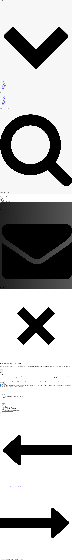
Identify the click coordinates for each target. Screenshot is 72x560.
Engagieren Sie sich (5, 88)
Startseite (1, 193)
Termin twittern (8, 201)
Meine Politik (4, 85)
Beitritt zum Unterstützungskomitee (10, 408)
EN (4, 0)
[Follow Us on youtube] (5, 288)
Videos (4, 83)
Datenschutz (4, 409)
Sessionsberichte (6, 81)
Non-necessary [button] (2, 383)
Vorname (3, 397)
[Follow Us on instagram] (2, 288)
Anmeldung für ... (4, 406)
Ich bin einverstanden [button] (9, 368)
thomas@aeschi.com (5, 284)
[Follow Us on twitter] (3, 288)
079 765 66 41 (4, 213)
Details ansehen (2, 368)
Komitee (3, 87)
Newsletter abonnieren (8, 407)
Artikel (4, 80)
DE (0, 0)
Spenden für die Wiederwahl (7, 89)
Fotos (4, 82)
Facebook (3, 394)
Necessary (2, 379)
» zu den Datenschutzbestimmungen (7, 411)
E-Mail (3, 404)
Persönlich (3, 86)
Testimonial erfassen (6, 90)
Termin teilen (3, 201)
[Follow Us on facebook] (0, 288)
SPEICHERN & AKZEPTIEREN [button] (4, 387)
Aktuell (3, 94)
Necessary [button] (1, 378)
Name (3, 399)
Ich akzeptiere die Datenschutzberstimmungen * (12, 410)
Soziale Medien (5, 79)
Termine (3, 84)
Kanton (3, 402)
